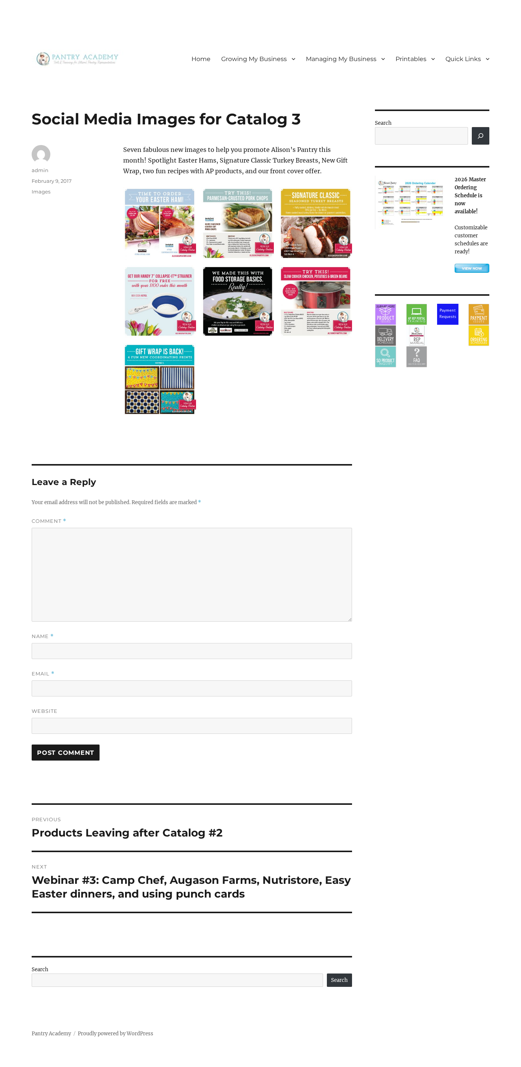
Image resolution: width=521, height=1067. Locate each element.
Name (43, 636)
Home (201, 59)
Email (43, 674)
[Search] (480, 136)
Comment (49, 521)
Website (45, 711)
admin (40, 170)
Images (41, 192)
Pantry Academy (51, 1033)
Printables (411, 59)
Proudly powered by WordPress (115, 1033)
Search (40, 969)
